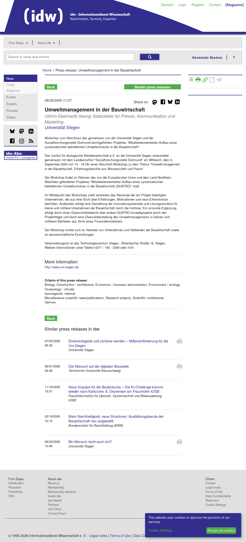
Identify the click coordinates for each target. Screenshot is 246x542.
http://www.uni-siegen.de (62, 267)
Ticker (10, 84)
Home (47, 70)
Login (182, 4)
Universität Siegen (62, 127)
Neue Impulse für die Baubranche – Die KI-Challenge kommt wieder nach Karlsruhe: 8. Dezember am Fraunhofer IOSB (115, 389)
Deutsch (167, 4)
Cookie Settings (215, 505)
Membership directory (62, 492)
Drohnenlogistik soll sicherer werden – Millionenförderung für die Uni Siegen (118, 343)
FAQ (11, 496)
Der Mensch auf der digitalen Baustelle (98, 366)
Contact (215, 4)
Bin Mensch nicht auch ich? (90, 441)
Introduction (16, 483)
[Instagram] (20, 141)
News (10, 78)
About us (53, 483)
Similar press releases (152, 87)
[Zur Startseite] (104, 30)
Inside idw (54, 496)
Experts (11, 103)
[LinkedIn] (29, 131)
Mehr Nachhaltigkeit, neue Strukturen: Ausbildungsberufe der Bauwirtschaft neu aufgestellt (116, 418)
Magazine (13, 90)
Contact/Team (57, 513)
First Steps (16, 42)
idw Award (55, 500)
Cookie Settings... (161, 530)
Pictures (12, 110)
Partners (53, 505)
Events (11, 97)
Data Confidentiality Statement (218, 498)
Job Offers (55, 509)
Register (197, 4)
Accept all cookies (221, 530)
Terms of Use (214, 492)
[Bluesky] (10, 131)
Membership (56, 487)
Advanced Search (207, 57)
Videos (11, 117)
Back (51, 87)
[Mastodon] (20, 131)
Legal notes (213, 487)
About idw (44, 42)
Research (14, 487)
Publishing (15, 492)
